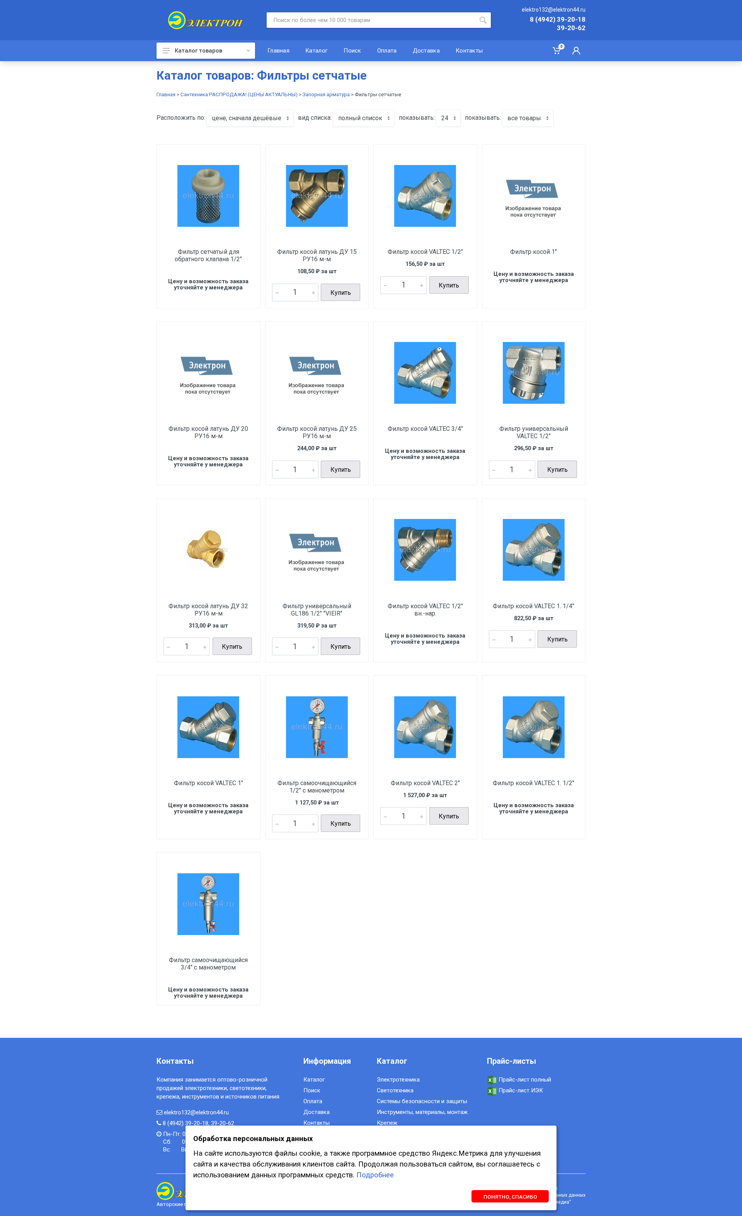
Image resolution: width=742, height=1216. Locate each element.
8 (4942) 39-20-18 (557, 19)
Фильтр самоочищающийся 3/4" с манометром (208, 963)
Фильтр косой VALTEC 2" (425, 783)
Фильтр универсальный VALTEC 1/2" (533, 432)
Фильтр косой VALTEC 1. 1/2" (533, 783)
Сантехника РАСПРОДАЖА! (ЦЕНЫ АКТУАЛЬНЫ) (239, 94)
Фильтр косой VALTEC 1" (208, 783)
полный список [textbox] (360, 118)
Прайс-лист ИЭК (520, 1090)
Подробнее (375, 1175)
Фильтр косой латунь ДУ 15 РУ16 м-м (317, 255)
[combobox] (250, 118)
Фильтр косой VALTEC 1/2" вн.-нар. (425, 609)
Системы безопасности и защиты (422, 1101)
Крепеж (387, 1122)
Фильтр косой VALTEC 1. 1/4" (533, 606)
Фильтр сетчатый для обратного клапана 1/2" (208, 255)
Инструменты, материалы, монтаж (422, 1112)
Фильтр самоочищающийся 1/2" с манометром (316, 786)
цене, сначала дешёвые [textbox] (246, 118)
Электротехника (398, 1079)
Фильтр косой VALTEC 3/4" (425, 428)
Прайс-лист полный (524, 1079)
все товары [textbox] (524, 118)
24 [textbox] (444, 118)
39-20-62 (571, 28)
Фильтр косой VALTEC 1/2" (425, 251)
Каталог (314, 1079)
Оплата (312, 1101)
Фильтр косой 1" (533, 251)
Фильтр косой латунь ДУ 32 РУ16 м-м (208, 609)
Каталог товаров (198, 50)
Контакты (316, 1122)
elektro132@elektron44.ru (553, 10)
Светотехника (395, 1090)
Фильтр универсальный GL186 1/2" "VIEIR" (317, 609)
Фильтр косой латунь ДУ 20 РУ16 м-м (208, 432)
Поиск (311, 1090)
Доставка (316, 1112)
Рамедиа (559, 1202)
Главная (166, 94)
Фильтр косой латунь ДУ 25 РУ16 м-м (317, 432)
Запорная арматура (326, 94)
